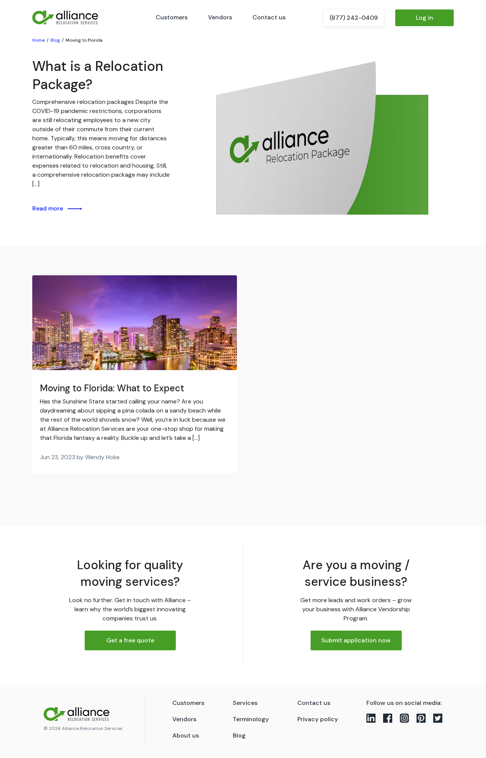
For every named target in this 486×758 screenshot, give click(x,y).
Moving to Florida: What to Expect (112, 388)
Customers (172, 17)
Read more (47, 208)
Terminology (251, 719)
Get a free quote (130, 640)
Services (245, 703)
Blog (239, 735)
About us (185, 735)
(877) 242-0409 (354, 18)
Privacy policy (317, 719)
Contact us (269, 17)
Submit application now (356, 640)
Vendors (220, 17)
